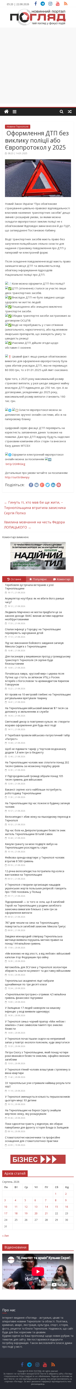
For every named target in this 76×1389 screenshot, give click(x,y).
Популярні (39, 579)
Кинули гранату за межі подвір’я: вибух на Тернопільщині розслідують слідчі (31, 845)
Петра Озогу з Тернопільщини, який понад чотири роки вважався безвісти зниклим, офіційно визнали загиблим (37, 1056)
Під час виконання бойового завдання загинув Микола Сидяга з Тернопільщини (34, 644)
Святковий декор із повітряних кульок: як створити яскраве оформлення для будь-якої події (37, 723)
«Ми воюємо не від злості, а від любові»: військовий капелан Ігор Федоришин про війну (37, 955)
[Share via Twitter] (47, 484)
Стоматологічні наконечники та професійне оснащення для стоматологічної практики (32, 1139)
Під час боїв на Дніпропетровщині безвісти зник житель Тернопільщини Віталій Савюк (35, 832)
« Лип (5, 1235)
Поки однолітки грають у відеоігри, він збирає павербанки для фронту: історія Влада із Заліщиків (37, 1125)
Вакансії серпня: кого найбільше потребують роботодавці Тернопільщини (33, 791)
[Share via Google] (42, 484)
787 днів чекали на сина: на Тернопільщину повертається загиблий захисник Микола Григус (35, 924)
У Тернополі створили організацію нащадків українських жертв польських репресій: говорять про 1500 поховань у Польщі (35, 888)
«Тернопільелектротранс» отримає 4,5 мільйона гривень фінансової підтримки (35, 996)
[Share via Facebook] (31, 484)
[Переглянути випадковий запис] (70, 111)
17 (5, 1213)
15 (56, 1206)
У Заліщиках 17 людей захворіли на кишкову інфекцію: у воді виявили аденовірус (32, 1009)
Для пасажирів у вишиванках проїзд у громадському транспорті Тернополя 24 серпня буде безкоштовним (37, 660)
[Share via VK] (36, 484)
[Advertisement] (38, 66)
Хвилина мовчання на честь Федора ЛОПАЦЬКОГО (34, 525)
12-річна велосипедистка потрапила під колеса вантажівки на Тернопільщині (34, 873)
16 (66, 1206)
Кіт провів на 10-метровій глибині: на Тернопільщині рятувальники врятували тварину (38, 696)
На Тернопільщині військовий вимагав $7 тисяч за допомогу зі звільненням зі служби (36, 710)
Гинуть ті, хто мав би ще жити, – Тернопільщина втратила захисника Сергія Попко (35, 507)
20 (35, 1213)
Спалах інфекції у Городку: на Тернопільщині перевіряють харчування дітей (33, 631)
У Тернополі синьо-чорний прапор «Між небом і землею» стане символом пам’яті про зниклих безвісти (35, 1025)
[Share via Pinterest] (58, 484)
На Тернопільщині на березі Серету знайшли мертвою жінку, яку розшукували (33, 1112)
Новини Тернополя (17, 126)
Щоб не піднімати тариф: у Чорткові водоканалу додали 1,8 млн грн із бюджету (35, 750)
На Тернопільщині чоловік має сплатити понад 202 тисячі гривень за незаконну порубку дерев (37, 764)
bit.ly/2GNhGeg (15, 464)
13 (35, 1206)
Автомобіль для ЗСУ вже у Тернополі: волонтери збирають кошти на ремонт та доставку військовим (37, 969)
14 (46, 1206)
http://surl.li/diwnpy (17, 477)
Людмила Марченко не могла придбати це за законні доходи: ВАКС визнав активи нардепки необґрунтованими (34, 615)
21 (46, 1213)
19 (26, 1213)
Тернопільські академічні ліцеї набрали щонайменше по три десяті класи (29, 982)
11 (16, 1206)
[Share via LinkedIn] (53, 484)
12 (26, 1206)
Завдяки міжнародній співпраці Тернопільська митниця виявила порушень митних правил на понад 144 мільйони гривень (34, 940)
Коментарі (63, 579)
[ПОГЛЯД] (6, 112)
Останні (16, 579)
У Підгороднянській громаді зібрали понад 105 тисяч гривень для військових (34, 777)
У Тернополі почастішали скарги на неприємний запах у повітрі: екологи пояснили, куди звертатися (37, 1040)
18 (16, 1213)
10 (5, 1206)
